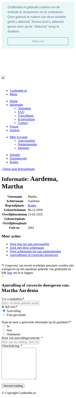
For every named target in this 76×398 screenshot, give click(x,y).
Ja (8, 326)
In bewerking (26, 119)
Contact (23, 123)
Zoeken (14, 130)
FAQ (21, 112)
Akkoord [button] (38, 41)
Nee (9, 330)
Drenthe (15, 154)
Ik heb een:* (9, 307)
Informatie (16, 104)
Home (14, 101)
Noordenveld (18, 158)
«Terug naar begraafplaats (18, 169)
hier (9, 272)
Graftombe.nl (18, 90)
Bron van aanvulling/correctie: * (22, 338)
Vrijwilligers (26, 115)
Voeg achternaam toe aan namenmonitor (35, 251)
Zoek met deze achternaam (27, 247)
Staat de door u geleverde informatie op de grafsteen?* (36, 322)
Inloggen (23, 148)
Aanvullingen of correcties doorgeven (34, 255)
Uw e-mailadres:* (13, 299)
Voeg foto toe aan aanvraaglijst (29, 244)
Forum (14, 126)
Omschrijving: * (12, 346)
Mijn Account (18, 137)
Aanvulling (13, 311)
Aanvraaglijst (26, 140)
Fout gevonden (16, 315)
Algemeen (24, 108)
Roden (14, 162)
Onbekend (13, 334)
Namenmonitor (27, 144)
